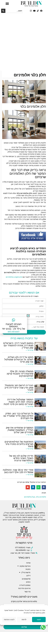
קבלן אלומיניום (29, 497)
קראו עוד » (29, 350)
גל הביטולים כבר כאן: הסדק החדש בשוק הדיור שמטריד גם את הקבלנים (18, 415)
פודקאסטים (26, 579)
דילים (28, 576)
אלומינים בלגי (41, 497)
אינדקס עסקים (25, 566)
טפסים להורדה (24, 585)
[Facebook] (41, 11)
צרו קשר (27, 592)
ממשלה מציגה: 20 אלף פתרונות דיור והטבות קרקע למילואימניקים (20, 373)
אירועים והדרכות (24, 588)
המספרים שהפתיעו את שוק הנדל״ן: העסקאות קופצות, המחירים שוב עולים (19, 430)
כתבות (28, 569)
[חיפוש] (3, 11)
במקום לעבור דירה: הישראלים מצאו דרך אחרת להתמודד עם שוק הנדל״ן (18, 345)
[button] (7, 3)
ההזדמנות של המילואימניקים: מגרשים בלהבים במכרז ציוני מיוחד (18, 444)
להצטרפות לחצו (13, 331)
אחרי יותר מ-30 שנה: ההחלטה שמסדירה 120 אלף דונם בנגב (18, 471)
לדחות (24, 620)
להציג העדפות (9, 620)
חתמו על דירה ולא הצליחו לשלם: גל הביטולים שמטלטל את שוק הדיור (18, 359)
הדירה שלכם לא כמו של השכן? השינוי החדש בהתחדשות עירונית (21, 458)
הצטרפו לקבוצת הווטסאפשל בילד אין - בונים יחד (13, 326)
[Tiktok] (38, 11)
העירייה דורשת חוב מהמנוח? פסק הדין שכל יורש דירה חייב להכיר (18, 387)
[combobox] (14, 11)
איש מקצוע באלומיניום (14, 277)
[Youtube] (34, 11)
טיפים (28, 582)
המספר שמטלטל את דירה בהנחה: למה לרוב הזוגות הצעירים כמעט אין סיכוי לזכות (18, 401)
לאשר (39, 620)
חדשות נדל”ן (25, 572)
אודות (28, 563)
